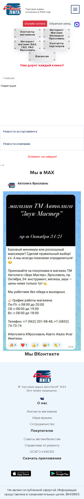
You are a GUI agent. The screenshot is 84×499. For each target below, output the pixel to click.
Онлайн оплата (35, 23)
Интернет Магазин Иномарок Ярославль (56, 33)
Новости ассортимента (20, 131)
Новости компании (16, 144)
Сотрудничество (42, 424)
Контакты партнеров (56, 45)
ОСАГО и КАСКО (42, 452)
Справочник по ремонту (42, 445)
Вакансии (42, 56)
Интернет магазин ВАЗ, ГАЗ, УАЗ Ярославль (27, 45)
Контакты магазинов (27, 33)
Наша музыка (42, 418)
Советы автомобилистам (42, 439)
